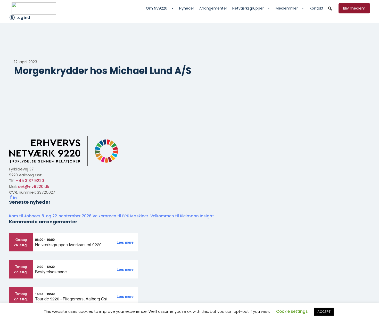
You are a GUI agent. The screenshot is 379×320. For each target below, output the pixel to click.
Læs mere (125, 242)
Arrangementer (213, 8)
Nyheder (186, 8)
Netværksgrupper (248, 8)
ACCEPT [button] (324, 311)
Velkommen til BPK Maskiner (121, 216)
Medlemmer (287, 8)
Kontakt (317, 8)
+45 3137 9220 (29, 180)
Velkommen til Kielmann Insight (182, 216)
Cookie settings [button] (292, 311)
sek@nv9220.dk (33, 186)
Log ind (23, 17)
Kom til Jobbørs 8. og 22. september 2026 (50, 216)
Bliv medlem (354, 8)
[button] (330, 8)
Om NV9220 (156, 8)
